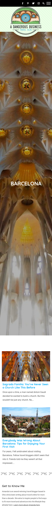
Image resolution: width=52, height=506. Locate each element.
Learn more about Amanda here (26, 505)
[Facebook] (22, 3)
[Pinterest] (28, 3)
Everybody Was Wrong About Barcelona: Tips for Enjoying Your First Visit (24, 443)
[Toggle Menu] (48, 3)
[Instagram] (38, 3)
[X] (33, 3)
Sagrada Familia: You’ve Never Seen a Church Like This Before (25, 386)
